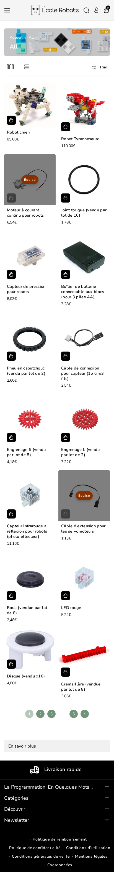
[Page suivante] (85, 714)
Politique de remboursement (60, 839)
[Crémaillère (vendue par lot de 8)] (84, 653)
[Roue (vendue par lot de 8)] (30, 577)
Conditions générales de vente (40, 856)
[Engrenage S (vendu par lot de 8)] (30, 419)
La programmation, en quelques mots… (48, 787)
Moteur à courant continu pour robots (25, 213)
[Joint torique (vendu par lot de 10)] (84, 179)
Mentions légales (91, 856)
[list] (26, 66)
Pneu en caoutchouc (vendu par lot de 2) (26, 371)
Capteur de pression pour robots (26, 289)
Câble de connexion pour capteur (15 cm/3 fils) (82, 373)
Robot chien (18, 132)
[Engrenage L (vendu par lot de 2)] (84, 419)
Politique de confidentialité (35, 847)
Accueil (16, 37)
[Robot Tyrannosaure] (84, 108)
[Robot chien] (30, 105)
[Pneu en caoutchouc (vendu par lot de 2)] (30, 337)
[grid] (10, 66)
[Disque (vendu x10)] (30, 649)
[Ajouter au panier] (11, 120)
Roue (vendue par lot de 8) (27, 610)
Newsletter (16, 820)
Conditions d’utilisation (88, 847)
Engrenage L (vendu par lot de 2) (80, 452)
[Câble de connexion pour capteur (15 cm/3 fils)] (84, 337)
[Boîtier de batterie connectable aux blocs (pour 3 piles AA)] (84, 256)
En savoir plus (22, 746)
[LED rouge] (84, 577)
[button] (9, 10)
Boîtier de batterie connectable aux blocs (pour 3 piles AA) (82, 292)
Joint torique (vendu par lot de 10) (84, 213)
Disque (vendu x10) (26, 676)
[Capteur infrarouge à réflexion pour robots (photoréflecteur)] (30, 495)
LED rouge (71, 607)
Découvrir (14, 809)
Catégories (16, 798)
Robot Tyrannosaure (80, 139)
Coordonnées (59, 865)
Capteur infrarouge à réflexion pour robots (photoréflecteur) (27, 531)
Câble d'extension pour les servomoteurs (83, 528)
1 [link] (29, 714)
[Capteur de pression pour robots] (30, 256)
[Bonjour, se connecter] (96, 10)
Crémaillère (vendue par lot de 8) (81, 687)
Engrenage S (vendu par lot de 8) (26, 452)
